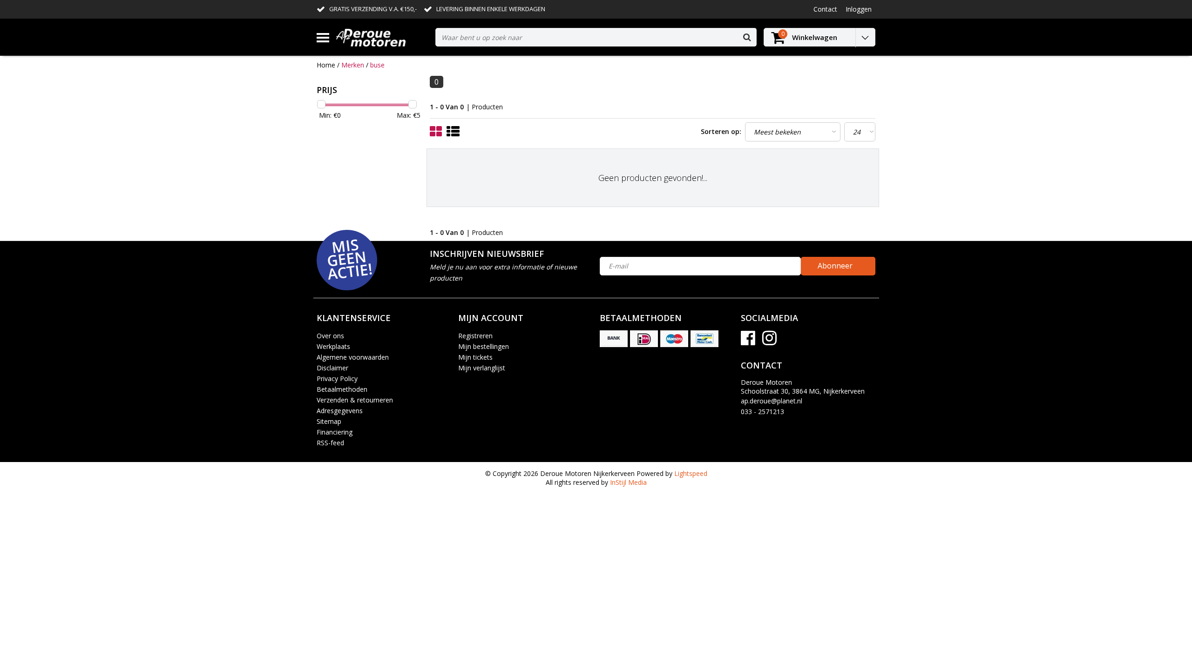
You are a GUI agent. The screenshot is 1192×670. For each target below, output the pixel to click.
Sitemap (329, 421)
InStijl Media (628, 482)
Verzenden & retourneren (355, 399)
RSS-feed (330, 442)
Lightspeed (690, 473)
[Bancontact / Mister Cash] (704, 338)
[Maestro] (674, 338)
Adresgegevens (340, 410)
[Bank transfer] (614, 338)
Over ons (330, 335)
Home (326, 64)
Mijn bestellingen (483, 346)
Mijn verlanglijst (481, 367)
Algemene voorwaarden (353, 357)
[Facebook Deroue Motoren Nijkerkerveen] (748, 341)
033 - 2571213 (762, 411)
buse (377, 64)
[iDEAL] (644, 338)
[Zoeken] (746, 37)
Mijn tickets (475, 357)
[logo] (382, 37)
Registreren (475, 335)
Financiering (334, 432)
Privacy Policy (337, 378)
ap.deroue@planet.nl (771, 400)
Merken (352, 64)
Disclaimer (332, 367)
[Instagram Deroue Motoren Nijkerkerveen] (769, 341)
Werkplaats (333, 346)
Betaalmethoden (342, 389)
